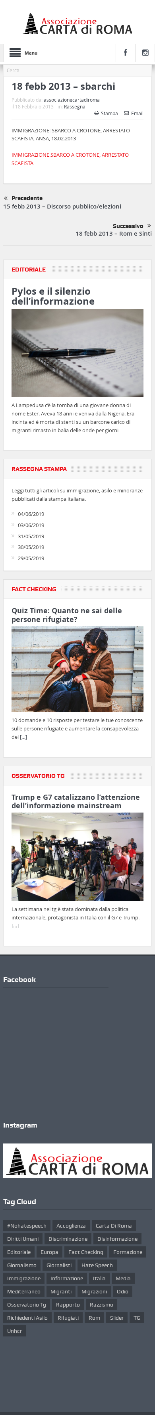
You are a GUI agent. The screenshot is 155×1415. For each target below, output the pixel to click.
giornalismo (22, 1265)
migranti (61, 1291)
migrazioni (94, 1291)
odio (122, 1291)
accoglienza (71, 1225)
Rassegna (74, 106)
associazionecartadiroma (72, 99)
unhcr (14, 1331)
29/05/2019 (31, 558)
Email (137, 113)
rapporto (68, 1304)
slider (117, 1318)
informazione (66, 1278)
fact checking (85, 1252)
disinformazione (117, 1239)
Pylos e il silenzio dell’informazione (53, 296)
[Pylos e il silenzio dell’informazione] (77, 354)
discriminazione (67, 1239)
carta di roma (114, 1225)
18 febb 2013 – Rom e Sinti (114, 233)
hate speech (97, 1265)
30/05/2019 (31, 547)
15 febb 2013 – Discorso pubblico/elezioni (62, 206)
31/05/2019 (31, 536)
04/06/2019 (31, 514)
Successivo (128, 226)
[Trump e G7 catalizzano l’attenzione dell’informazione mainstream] (77, 858)
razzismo (101, 1304)
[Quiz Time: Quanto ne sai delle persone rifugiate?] (77, 670)
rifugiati (68, 1318)
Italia (99, 1278)
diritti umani (23, 1239)
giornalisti (59, 1265)
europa (49, 1252)
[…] (23, 736)
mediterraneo (24, 1291)
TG (137, 1318)
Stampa (109, 113)
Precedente (27, 198)
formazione (127, 1252)
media (123, 1278)
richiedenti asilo (27, 1318)
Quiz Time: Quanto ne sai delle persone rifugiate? (67, 615)
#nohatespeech (26, 1225)
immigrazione (24, 1278)
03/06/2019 (31, 525)
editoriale (19, 1252)
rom (94, 1318)
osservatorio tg (26, 1304)
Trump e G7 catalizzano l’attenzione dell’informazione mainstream (76, 801)
